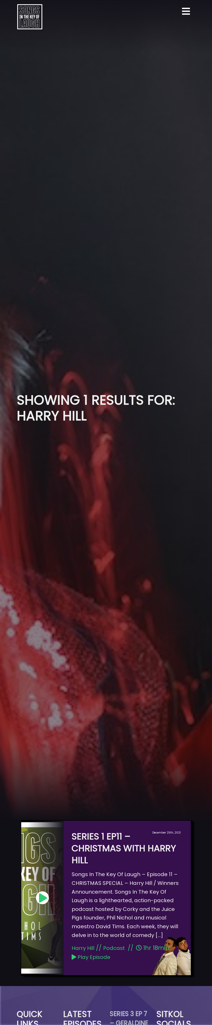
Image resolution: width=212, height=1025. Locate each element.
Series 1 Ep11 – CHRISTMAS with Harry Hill (124, 848)
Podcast (114, 948)
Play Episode (93, 957)
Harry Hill (83, 948)
